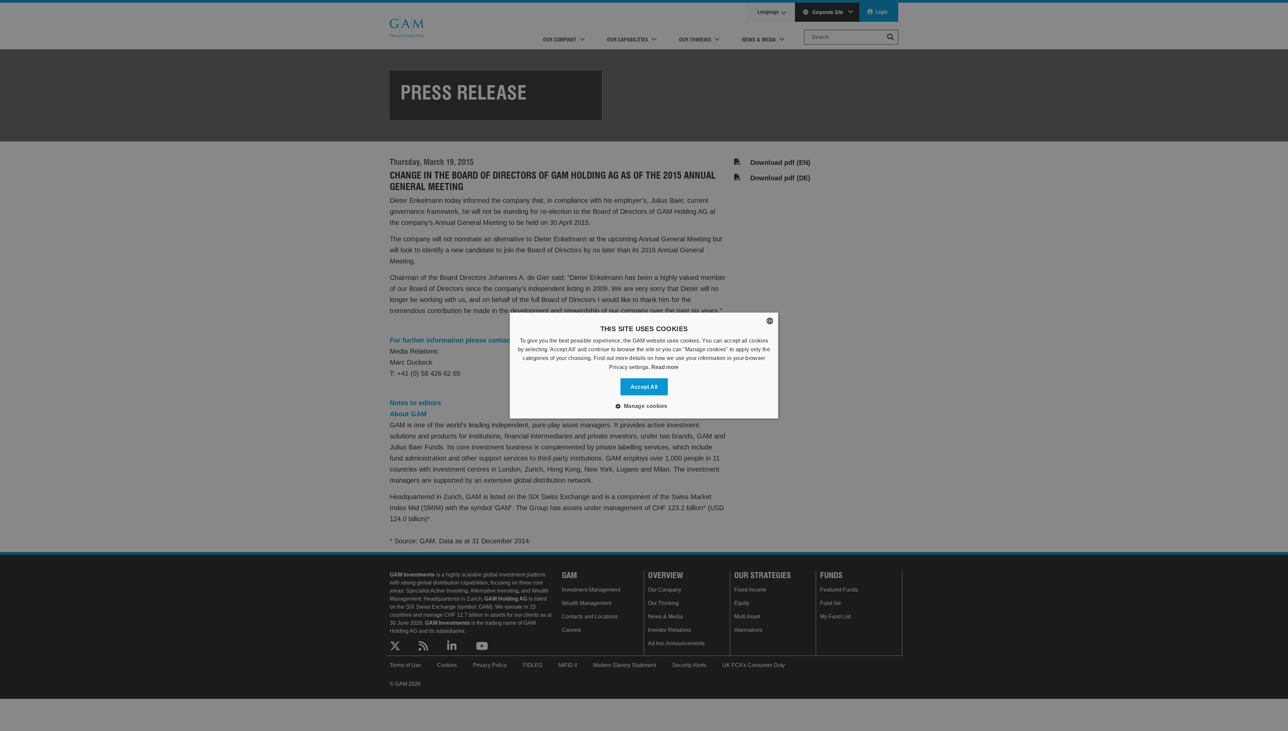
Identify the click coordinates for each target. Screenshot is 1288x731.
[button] (644, 406)
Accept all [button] (644, 387)
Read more (665, 367)
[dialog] (644, 365)
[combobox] (769, 320)
